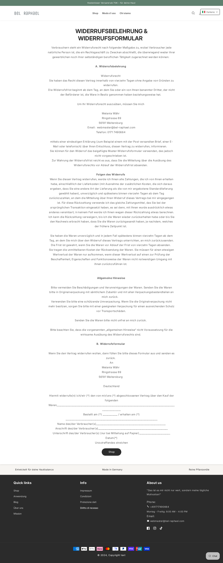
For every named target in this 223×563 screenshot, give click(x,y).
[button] (193, 13)
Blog (16, 502)
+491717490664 (159, 506)
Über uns (18, 507)
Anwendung (20, 496)
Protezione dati (88, 502)
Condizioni (85, 496)
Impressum (86, 490)
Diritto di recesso (89, 507)
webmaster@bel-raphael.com (167, 521)
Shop (112, 451)
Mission (18, 513)
